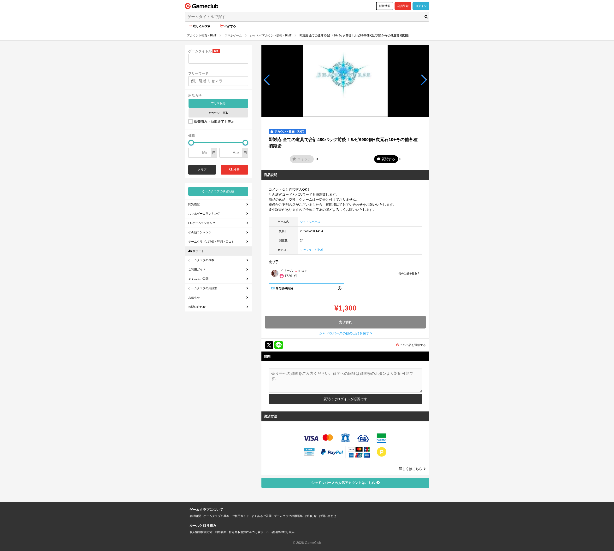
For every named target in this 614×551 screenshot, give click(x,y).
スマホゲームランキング (204, 213)
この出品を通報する (413, 345)
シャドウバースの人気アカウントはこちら (343, 483)
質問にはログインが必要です (345, 399)
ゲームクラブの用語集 (202, 288)
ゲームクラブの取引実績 (218, 191)
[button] (267, 80)
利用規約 (220, 532)
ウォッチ (304, 159)
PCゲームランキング (201, 223)
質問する (388, 159)
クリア (202, 169)
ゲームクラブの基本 (201, 260)
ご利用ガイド (197, 269)
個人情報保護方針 (201, 532)
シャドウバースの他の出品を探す (344, 333)
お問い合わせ (197, 307)
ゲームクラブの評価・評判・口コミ (211, 241)
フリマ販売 (218, 103)
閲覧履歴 (194, 204)
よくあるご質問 (198, 279)
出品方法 (195, 96)
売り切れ (345, 322)
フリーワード (198, 73)
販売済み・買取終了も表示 (214, 121)
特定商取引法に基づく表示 (246, 532)
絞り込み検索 (201, 26)
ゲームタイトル (200, 51)
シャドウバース (310, 221)
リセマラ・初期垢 (311, 250)
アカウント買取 (218, 113)
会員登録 (403, 6)
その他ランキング (199, 232)
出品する (230, 26)
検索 (236, 169)
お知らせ (194, 297)
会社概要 (195, 516)
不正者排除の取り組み (280, 532)
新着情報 (384, 6)
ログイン (421, 6)
